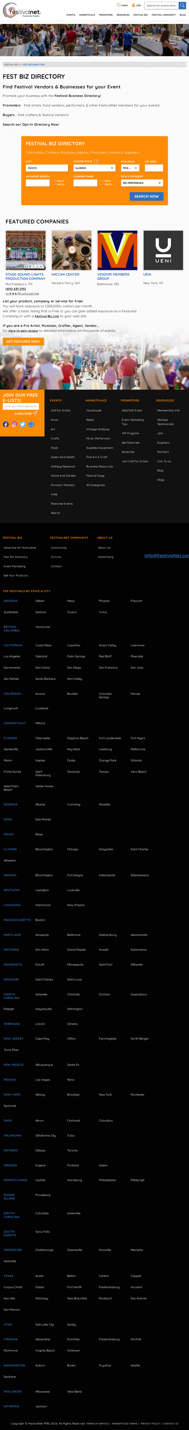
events (71, 14)
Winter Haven (44, 786)
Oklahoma (12, 1135)
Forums (56, 557)
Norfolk (136, 1339)
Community (59, 547)
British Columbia (12, 628)
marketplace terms (124, 1423)
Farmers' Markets (62, 485)
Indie (54, 494)
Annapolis (42, 935)
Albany (40, 1094)
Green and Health (63, 457)
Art (53, 429)
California (13, 645)
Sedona (40, 612)
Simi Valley (74, 679)
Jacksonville (43, 749)
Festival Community (164, 14)
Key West (73, 749)
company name (84, 176)
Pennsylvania (15, 1180)
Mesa (71, 601)
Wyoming (11, 1406)
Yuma (103, 612)
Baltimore (73, 935)
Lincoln (40, 1024)
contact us (171, 1423)
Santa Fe (73, 1065)
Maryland (12, 935)
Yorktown (73, 1350)
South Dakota (10, 1233)
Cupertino (73, 645)
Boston (40, 920)
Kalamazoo (139, 949)
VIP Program (130, 433)
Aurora (40, 693)
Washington (14, 1365)
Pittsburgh (138, 1180)
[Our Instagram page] (14, 424)
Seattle (135, 1365)
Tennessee (13, 1250)
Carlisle (40, 1180)
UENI (147, 274)
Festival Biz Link (47, 316)
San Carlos (42, 667)
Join (160, 433)
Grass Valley (107, 645)
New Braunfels (77, 1298)
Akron (39, 1120)
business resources (99, 466)
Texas (9, 1276)
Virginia (11, 1339)
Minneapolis (75, 964)
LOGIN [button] (124, 5)
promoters (106, 14)
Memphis (137, 1250)
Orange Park (107, 760)
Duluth (39, 964)
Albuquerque (44, 1065)
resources (123, 14)
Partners (163, 452)
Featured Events (62, 503)
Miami (8, 760)
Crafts (55, 438)
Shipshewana (140, 875)
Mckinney (41, 1298)
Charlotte (73, 994)
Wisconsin (13, 1391)
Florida (10, 738)
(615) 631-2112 (16, 289)
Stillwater (137, 964)
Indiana (10, 875)
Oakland (41, 656)
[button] (96, 161)
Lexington (42, 890)
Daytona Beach (77, 738)
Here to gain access (23, 331)
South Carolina (12, 1215)
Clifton (71, 1038)
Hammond (42, 905)
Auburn (40, 1365)
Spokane (10, 1376)
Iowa (8, 819)
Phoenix (104, 601)
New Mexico (14, 1065)
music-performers (98, 438)
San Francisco (108, 667)
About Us (105, 537)
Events (56, 400)
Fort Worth (74, 1287)
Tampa (104, 771)
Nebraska (12, 1024)
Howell (103, 949)
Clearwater (43, 738)
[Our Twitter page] (23, 424)
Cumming (73, 804)
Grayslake (106, 849)
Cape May (42, 1038)
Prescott (136, 601)
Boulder (72, 693)
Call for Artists (61, 410)
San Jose (137, 667)
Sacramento (12, 667)
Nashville (10, 1261)
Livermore (138, 645)
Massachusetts (15, 920)
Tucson (72, 612)
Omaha (72, 1024)
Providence (43, 1195)
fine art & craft (96, 457)
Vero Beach (139, 771)
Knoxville (105, 1250)
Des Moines (43, 819)
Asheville (41, 994)
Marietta (104, 804)
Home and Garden (63, 475)
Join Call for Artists (135, 461)
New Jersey (14, 1038)
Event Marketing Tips (133, 422)
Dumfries (73, 1339)
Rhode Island (9, 1196)
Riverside (137, 656)
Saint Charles (139, 849)
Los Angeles (12, 656)
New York (12, 1094)
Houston (136, 1287)
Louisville (73, 890)
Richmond (11, 1350)
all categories (95, 485)
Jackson (41, 1406)
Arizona (11, 601)
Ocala (71, 760)
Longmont (11, 708)
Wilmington (75, 1009)
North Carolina (12, 996)
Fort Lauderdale (110, 738)
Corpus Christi (13, 1287)
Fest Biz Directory (16, 557)
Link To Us (164, 461)
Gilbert (39, 601)
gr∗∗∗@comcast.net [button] (22, 293)
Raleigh (9, 1009)
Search (55, 513)
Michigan (11, 949)
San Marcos (12, 1309)
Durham (104, 994)
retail (90, 420)
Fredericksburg (109, 1287)
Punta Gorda (12, 771)
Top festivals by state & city (26, 591)
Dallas (39, 1287)
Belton (71, 1276)
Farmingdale (107, 1038)
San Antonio (139, 1298)
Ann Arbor (42, 949)
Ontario (11, 1150)
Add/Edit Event (132, 410)
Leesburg (105, 749)
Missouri (11, 979)
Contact (56, 566)
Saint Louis (74, 979)
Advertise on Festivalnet (20, 547)
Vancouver (42, 627)
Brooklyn (73, 1094)
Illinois (10, 849)
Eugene (40, 1165)
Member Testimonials (165, 422)
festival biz (140, 14)
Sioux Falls (42, 1231)
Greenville (73, 1213)
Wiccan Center (65, 274)
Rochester (138, 1094)
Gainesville (11, 749)
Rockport (105, 1298)
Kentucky (12, 890)
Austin (39, 1276)
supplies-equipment (99, 448)
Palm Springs (76, 656)
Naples (40, 760)
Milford (40, 723)
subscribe (24, 413)
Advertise (128, 452)
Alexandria (42, 1339)
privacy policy (150, 1423)
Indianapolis (107, 875)
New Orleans (76, 905)
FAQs (160, 480)
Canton (104, 1276)
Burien (71, 1365)
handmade (94, 410)
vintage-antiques (98, 429)
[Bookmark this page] (31, 424)
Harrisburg (74, 1180)
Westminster (139, 935)
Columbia (42, 1213)
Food (54, 448)
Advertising (105, 557)
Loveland (41, 708)
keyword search (38, 176)
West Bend (74, 1391)
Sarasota (73, 771)
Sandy (71, 1324)
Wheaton (10, 860)
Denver (135, 693)
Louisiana (12, 905)
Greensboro (139, 994)
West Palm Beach (11, 787)
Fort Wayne (75, 875)
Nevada (10, 1079)
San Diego (74, 667)
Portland (73, 1165)
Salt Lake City (44, 1324)
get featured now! (23, 341)
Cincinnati (73, 1120)
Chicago (72, 849)
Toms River (11, 1050)
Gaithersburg (108, 935)
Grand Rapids (76, 949)
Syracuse (10, 1105)
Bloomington (44, 849)
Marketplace (87, 14)
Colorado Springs (105, 695)
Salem (103, 1165)
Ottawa (40, 1150)
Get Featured (130, 442)
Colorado (12, 693)
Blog (183, 14)
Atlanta (40, 804)
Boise (39, 834)
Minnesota (13, 964)
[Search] (182, 5)
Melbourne (138, 749)
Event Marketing (15, 566)
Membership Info (168, 410)
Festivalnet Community (69, 537)
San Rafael (11, 679)
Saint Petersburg (43, 773)
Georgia (11, 804)
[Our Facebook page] (6, 424)
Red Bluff (105, 656)
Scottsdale (11, 612)
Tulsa (70, 1135)
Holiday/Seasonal (63, 466)
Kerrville (9, 1298)
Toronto (72, 1150)
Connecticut (15, 723)
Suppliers (163, 442)
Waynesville (43, 1009)
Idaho (9, 834)
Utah (8, 1324)
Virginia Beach (45, 1350)
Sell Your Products (16, 575)
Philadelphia (107, 1180)
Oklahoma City (45, 1135)
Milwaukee (42, 1391)
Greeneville (74, 1250)
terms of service (97, 1423)
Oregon (10, 1165)
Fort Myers (138, 738)
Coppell (136, 1276)
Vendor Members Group (113, 276)
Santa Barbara (45, 679)
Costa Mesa (43, 645)
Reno (70, 1079)
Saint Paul (105, 964)
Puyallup (105, 1365)
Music (55, 420)
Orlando (136, 760)
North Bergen (140, 1038)
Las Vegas (42, 1079)
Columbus (106, 1120)
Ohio (8, 1120)
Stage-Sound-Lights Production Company (25, 276)
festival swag (95, 475)
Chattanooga (44, 1250)
